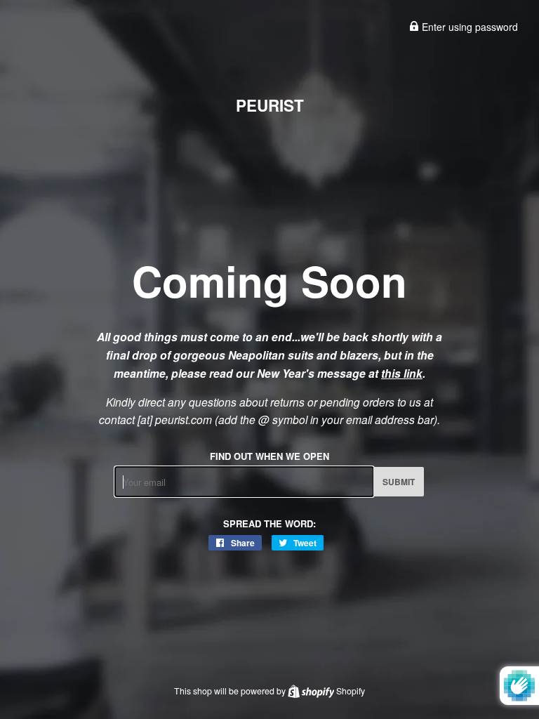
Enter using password (468, 27)
